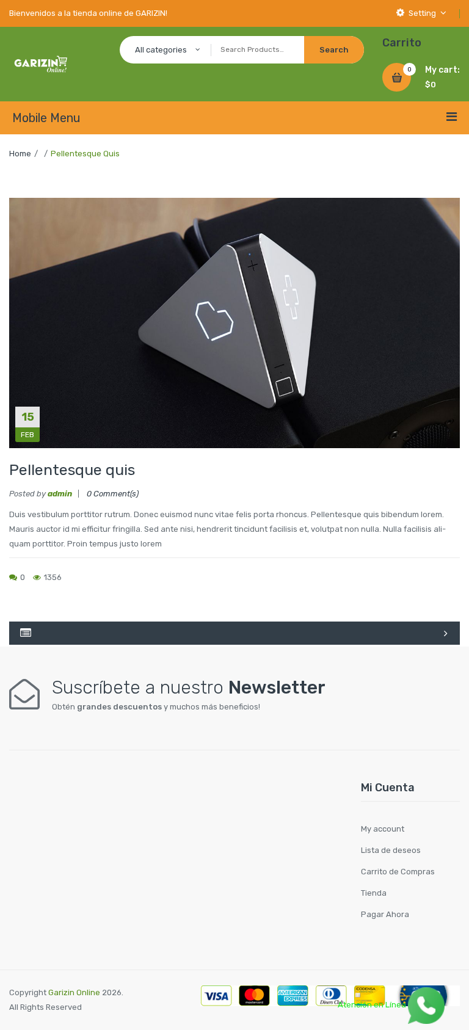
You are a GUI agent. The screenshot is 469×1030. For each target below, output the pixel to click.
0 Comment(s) (113, 493)
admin (60, 493)
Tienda (374, 893)
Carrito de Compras (398, 871)
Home (20, 153)
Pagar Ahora (385, 914)
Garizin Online (74, 992)
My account (382, 828)
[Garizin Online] (40, 63)
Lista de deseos (391, 850)
